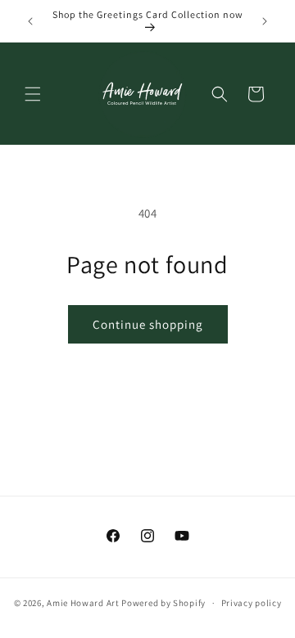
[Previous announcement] (30, 21)
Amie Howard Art (83, 603)
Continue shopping (148, 324)
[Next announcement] (265, 21)
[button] (33, 94)
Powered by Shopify (163, 603)
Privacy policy (251, 603)
